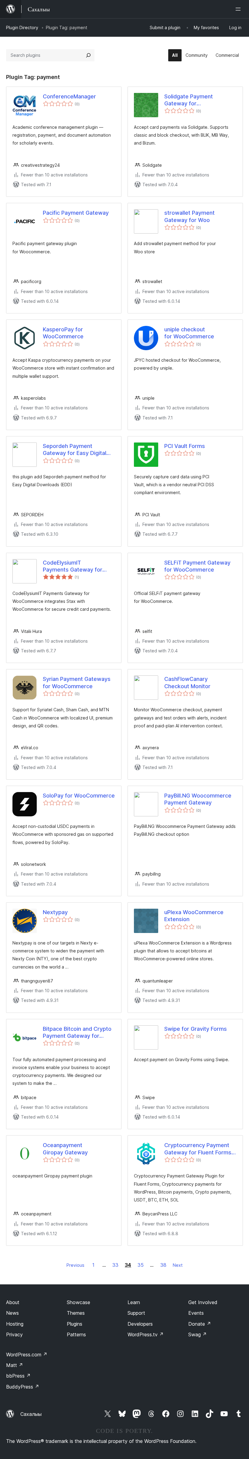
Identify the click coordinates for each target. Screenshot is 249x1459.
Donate (199, 1324)
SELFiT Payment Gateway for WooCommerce (197, 566)
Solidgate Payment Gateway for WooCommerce (188, 100)
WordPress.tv (146, 1334)
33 (115, 1265)
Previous (75, 1265)
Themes (76, 1313)
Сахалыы (31, 1414)
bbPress (18, 1376)
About (12, 1302)
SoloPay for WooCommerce (79, 795)
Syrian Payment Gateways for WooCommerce (77, 682)
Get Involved (202, 1302)
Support (136, 1313)
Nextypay (55, 912)
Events (196, 1313)
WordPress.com (26, 1354)
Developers (140, 1324)
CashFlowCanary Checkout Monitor (187, 682)
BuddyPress (22, 1387)
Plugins (74, 1324)
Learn (134, 1302)
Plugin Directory (22, 27)
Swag (197, 1334)
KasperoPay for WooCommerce (63, 333)
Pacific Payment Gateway (76, 213)
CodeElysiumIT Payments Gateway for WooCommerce (72, 566)
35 (141, 1265)
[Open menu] (239, 9)
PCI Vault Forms (184, 446)
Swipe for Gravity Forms (195, 1029)
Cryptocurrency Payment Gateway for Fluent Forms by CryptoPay (197, 1149)
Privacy (14, 1334)
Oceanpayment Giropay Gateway (65, 1148)
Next (177, 1265)
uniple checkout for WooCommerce (189, 333)
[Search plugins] (88, 55)
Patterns (76, 1334)
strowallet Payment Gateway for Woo (189, 216)
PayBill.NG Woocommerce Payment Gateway (197, 799)
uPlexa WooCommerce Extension (193, 915)
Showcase (78, 1302)
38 (163, 1265)
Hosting (14, 1324)
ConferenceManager (69, 96)
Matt (14, 1365)
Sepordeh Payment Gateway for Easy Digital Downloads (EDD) (74, 450)
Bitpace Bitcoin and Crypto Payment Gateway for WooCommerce (77, 1033)
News (12, 1313)
